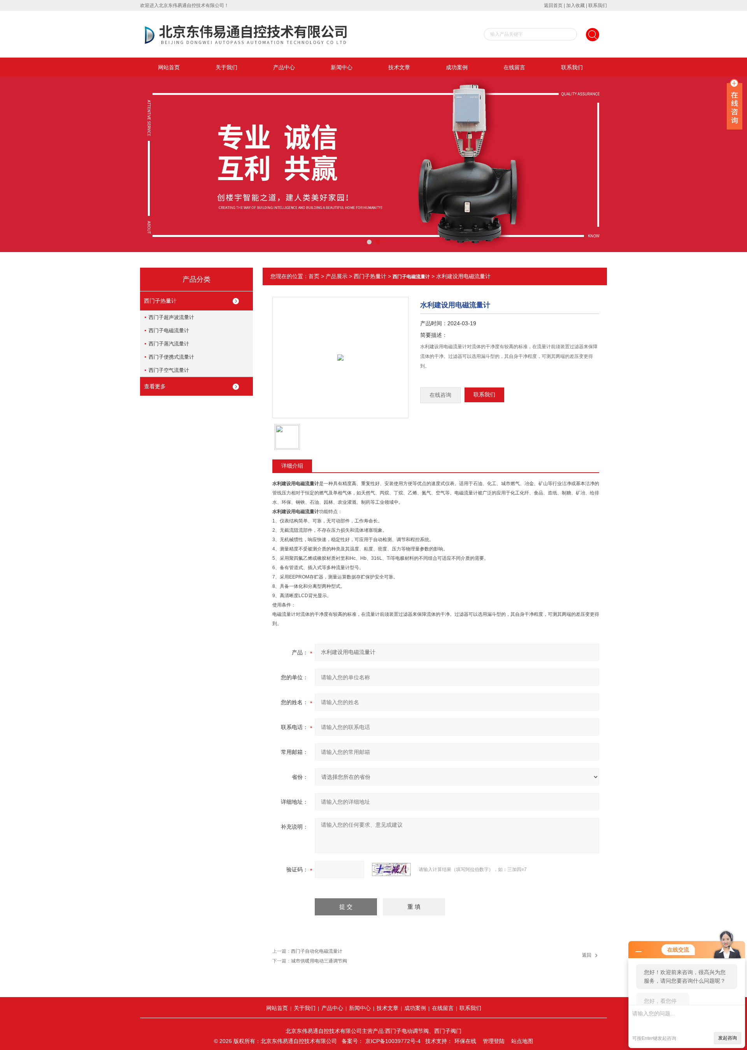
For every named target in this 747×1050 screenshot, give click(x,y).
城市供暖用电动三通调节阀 (319, 961)
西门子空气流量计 (169, 370)
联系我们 (597, 5)
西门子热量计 (160, 301)
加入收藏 (575, 5)
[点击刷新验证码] (391, 869)
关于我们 (226, 67)
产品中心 (284, 67)
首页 (314, 276)
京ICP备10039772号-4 (393, 1041)
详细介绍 (292, 466)
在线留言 (514, 67)
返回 (586, 955)
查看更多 (155, 386)
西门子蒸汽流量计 (169, 344)
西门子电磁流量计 (169, 330)
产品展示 (336, 276)
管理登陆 (494, 1041)
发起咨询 (727, 1038)
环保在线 (465, 1041)
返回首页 (553, 5)
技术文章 (399, 67)
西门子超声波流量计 (171, 317)
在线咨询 (440, 395)
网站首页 (169, 67)
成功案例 (457, 67)
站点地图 (522, 1041)
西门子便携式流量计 (171, 357)
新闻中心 (341, 67)
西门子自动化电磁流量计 (316, 951)
